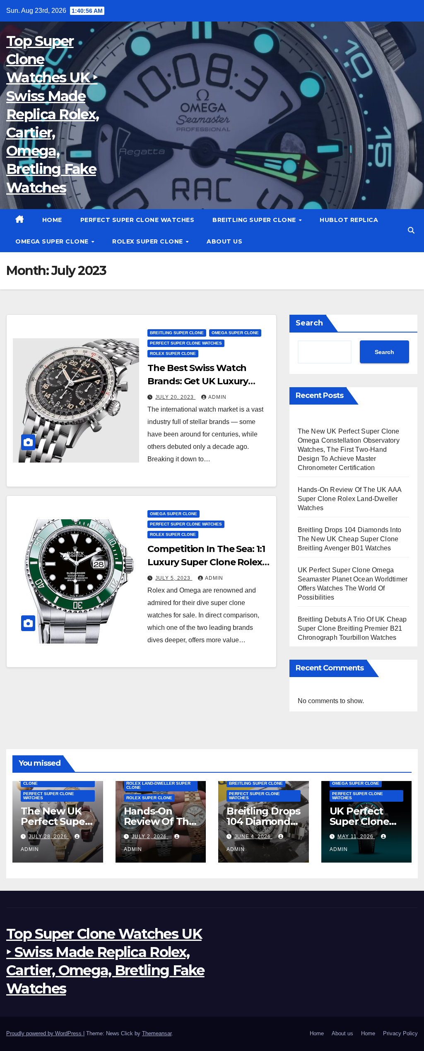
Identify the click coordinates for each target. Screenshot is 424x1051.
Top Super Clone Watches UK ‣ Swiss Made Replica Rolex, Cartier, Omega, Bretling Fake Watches (52, 114)
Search (309, 323)
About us (224, 241)
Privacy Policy (400, 1033)
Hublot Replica (349, 220)
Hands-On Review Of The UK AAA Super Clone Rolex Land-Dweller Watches (350, 498)
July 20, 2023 (175, 397)
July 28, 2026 (49, 836)
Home (52, 220)
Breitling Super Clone (255, 220)
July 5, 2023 (173, 578)
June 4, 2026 (253, 836)
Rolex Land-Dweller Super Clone (158, 785)
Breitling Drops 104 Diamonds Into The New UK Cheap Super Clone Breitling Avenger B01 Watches (350, 539)
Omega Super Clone (52, 241)
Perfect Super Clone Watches (137, 220)
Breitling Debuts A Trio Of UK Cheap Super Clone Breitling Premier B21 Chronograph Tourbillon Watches (352, 628)
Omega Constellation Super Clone (57, 781)
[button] (411, 230)
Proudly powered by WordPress (44, 1033)
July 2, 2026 (150, 836)
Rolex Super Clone (148, 241)
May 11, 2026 (356, 836)
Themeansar (156, 1033)
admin (217, 397)
